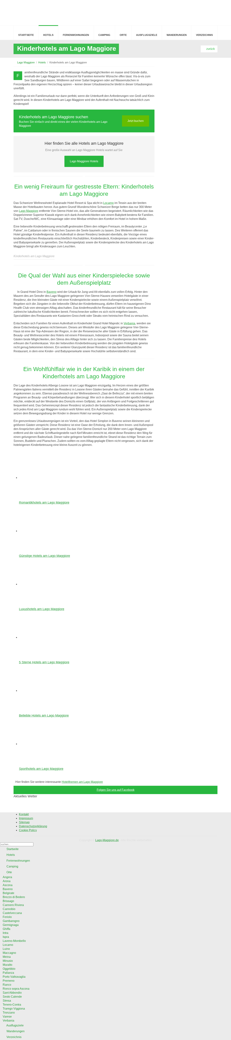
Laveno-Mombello (14, 940)
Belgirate (8, 893)
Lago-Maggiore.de (107, 840)
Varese (7, 1016)
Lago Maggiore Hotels (84, 161)
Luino (6, 948)
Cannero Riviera (13, 905)
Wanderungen (177, 35)
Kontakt (24, 814)
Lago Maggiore (26, 62)
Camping (104, 35)
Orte (123, 35)
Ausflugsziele (146, 35)
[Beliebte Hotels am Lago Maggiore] (41, 690)
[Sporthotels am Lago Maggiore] (41, 743)
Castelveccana (12, 913)
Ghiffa (6, 928)
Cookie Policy (28, 830)
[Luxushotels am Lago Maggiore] (41, 584)
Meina (7, 956)
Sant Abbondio (12, 992)
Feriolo (7, 916)
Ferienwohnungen (76, 35)
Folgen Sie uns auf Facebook (115, 789)
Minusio (8, 960)
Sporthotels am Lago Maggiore (41, 769)
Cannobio (9, 909)
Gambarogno (11, 920)
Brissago (8, 901)
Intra (5, 932)
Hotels (48, 35)
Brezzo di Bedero (14, 897)
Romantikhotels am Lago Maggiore (44, 502)
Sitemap (24, 822)
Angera (7, 877)
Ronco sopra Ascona (16, 988)
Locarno (108, 202)
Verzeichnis (204, 35)
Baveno (51, 291)
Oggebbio (9, 968)
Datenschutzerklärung (33, 826)
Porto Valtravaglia (14, 976)
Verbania (129, 323)
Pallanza (8, 972)
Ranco (7, 984)
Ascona (7, 885)
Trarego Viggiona (14, 1008)
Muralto (7, 964)
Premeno (8, 980)
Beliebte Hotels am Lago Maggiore (44, 715)
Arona (6, 881)
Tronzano (9, 1012)
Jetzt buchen (135, 120)
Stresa (7, 1000)
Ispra (6, 936)
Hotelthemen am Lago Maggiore (82, 781)
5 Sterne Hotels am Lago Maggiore (44, 662)
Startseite (26, 35)
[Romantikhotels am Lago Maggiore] (41, 477)
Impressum (26, 818)
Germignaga (11, 924)
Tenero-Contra (12, 1004)
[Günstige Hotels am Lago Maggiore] (41, 530)
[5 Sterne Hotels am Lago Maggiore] (41, 637)
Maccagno (9, 952)
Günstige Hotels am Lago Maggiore (44, 556)
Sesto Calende (12, 996)
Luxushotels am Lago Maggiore (41, 609)
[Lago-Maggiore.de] (22, 12)
